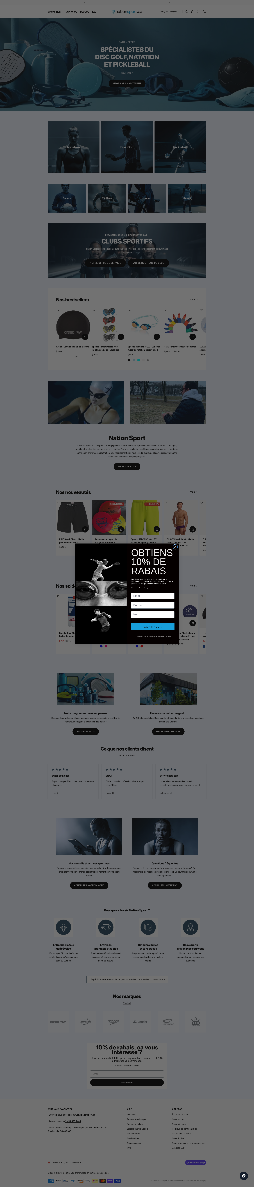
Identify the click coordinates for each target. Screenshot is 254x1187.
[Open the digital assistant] (244, 1176)
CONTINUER (153, 626)
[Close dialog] (175, 547)
